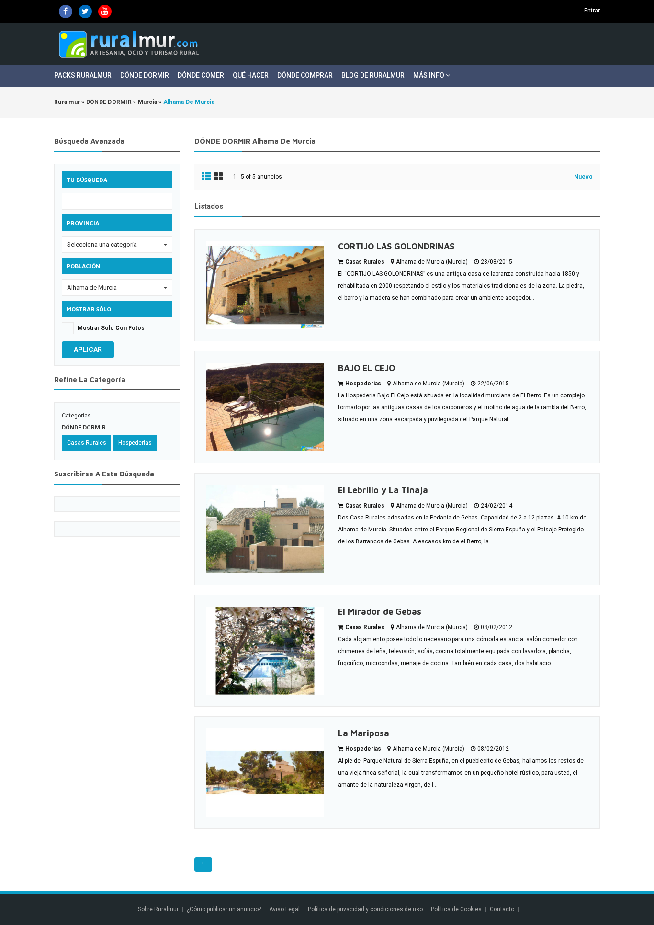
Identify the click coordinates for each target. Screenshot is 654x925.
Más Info (429, 75)
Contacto (503, 909)
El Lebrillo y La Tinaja (383, 490)
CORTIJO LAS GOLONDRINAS (396, 246)
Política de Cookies (456, 909)
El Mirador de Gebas (379, 612)
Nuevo (583, 176)
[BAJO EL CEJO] (265, 407)
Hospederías (135, 443)
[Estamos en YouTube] (105, 11)
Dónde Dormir (144, 75)
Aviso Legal (284, 909)
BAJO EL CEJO (366, 368)
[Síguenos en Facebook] (65, 11)
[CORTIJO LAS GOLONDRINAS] (265, 285)
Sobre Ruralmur (158, 909)
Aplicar (88, 349)
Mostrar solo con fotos (111, 328)
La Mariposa (363, 733)
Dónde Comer (201, 75)
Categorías (76, 415)
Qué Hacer (251, 75)
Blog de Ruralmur (373, 75)
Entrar (592, 10)
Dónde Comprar (305, 75)
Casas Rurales (86, 443)
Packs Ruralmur (83, 75)
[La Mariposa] (265, 772)
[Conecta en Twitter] (85, 11)
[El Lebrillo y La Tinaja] (265, 529)
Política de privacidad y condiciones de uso (365, 909)
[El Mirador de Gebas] (265, 651)
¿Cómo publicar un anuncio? (224, 909)
